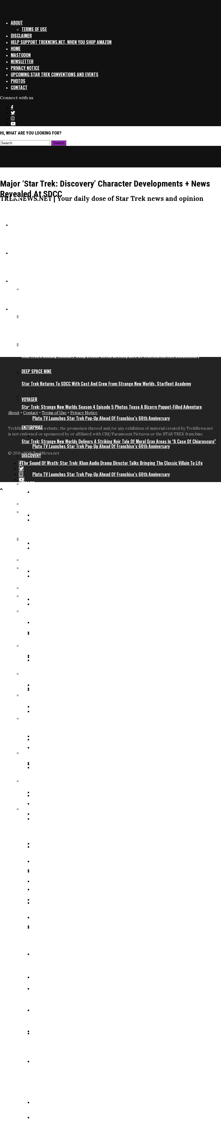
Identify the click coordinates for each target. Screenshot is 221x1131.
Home (15, 48)
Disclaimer (21, 35)
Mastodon (21, 55)
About (17, 22)
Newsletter (22, 61)
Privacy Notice (25, 68)
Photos (18, 81)
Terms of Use (34, 29)
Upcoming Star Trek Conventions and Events (54, 74)
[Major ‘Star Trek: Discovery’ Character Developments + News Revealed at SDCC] (102, 343)
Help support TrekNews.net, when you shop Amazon (61, 42)
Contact (19, 87)
